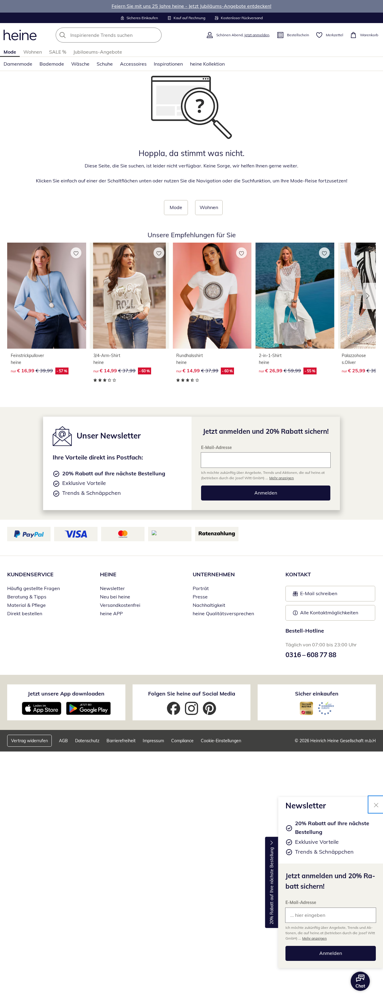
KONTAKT (298, 574)
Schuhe (105, 64)
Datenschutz (87, 740)
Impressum (153, 740)
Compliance (182, 740)
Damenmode (18, 64)
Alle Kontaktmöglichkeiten (329, 613)
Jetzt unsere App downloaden (66, 693)
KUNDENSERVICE (30, 574)
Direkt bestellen (24, 613)
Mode (10, 52)
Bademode (51, 64)
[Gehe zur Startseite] (20, 35)
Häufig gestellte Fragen (33, 588)
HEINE (108, 574)
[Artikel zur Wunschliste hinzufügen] (76, 252)
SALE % (57, 52)
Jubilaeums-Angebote (97, 52)
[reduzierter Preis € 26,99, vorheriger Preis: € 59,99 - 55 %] (294, 296)
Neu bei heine (115, 597)
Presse (200, 597)
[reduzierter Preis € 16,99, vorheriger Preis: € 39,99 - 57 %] (46, 296)
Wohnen (32, 52)
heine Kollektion (207, 64)
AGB (63, 740)
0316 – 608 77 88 (310, 655)
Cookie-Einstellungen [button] (221, 740)
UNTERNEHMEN (214, 574)
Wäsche (80, 64)
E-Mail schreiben (315, 595)
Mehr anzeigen (314, 938)
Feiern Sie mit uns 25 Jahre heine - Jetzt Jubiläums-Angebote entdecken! (191, 6)
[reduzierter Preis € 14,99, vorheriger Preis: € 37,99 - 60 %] (129, 296)
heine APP (111, 613)
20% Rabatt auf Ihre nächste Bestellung (271, 885)
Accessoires (133, 64)
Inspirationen (168, 64)
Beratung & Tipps (26, 597)
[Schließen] (376, 804)
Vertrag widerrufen (29, 740)
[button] (369, 296)
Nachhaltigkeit (209, 605)
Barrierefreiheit (121, 740)
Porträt (201, 588)
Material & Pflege (26, 605)
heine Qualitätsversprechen (223, 613)
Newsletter (112, 588)
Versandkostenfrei (120, 605)
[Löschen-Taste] (155, 35)
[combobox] (122, 35)
